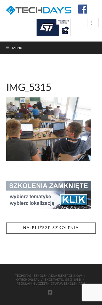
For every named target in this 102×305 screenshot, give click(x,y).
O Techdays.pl (27, 279)
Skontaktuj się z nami (63, 279)
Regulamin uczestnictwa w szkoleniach (51, 283)
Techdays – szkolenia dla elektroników (48, 275)
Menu (17, 48)
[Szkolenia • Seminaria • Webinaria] (38, 9)
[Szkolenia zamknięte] (48, 194)
